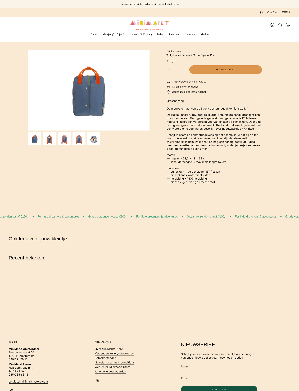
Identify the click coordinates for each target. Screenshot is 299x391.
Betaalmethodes (105, 358)
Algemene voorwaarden (110, 371)
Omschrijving (175, 101)
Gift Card (272, 12)
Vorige (28, 90)
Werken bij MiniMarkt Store (112, 367)
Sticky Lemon (174, 51)
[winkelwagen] (288, 25)
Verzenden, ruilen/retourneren (114, 353)
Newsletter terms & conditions (114, 362)
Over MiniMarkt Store (109, 349)
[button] (113, 34)
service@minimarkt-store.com (28, 381)
